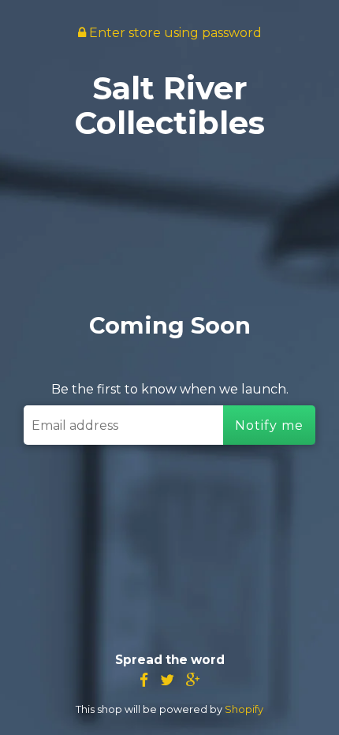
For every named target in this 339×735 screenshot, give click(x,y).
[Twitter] (167, 680)
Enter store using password (174, 32)
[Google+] (193, 680)
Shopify (244, 709)
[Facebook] (144, 680)
